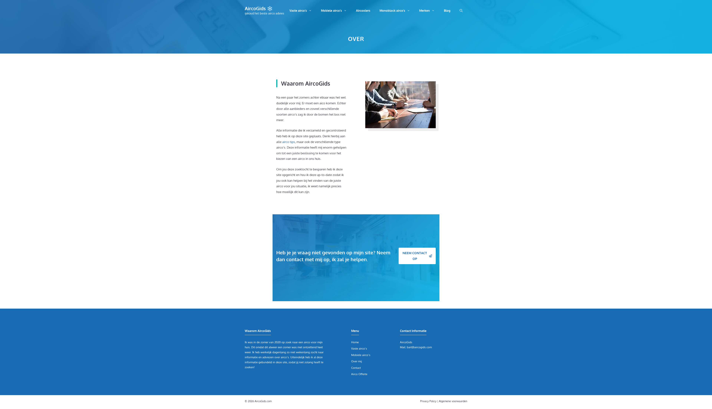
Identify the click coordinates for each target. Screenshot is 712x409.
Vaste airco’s (298, 10)
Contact (356, 368)
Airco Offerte (359, 374)
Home (355, 342)
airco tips (288, 142)
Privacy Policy (428, 401)
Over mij (356, 361)
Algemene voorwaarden (453, 401)
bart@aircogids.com (419, 347)
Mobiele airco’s (331, 10)
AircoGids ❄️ (259, 8)
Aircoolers (363, 10)
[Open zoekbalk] (461, 11)
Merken (424, 10)
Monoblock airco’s (392, 10)
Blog (447, 10)
